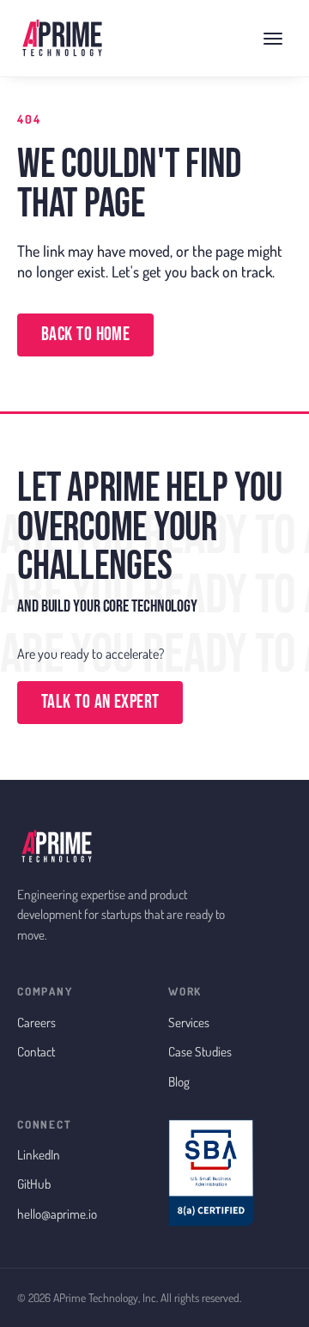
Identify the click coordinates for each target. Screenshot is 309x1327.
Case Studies (200, 1051)
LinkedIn (38, 1154)
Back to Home (85, 334)
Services (188, 1022)
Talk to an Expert (100, 702)
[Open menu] (273, 39)
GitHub (34, 1183)
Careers (36, 1022)
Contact (36, 1051)
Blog (179, 1081)
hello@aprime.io (57, 1213)
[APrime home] (61, 38)
